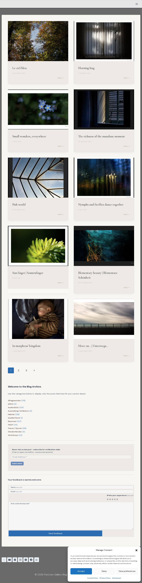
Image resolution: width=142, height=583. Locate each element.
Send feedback (55, 533)
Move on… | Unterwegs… (93, 346)
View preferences (127, 571)
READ (61, 78)
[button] (136, 550)
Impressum (116, 578)
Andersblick (13, 407)
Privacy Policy (105, 578)
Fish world (19, 204)
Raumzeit (12, 421)
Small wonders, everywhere (29, 136)
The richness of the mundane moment (101, 136)
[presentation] (38, 41)
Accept (81, 571)
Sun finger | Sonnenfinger (27, 273)
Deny (104, 571)
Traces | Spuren (15, 428)
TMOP (10, 424)
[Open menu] (136, 4)
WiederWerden (15, 431)
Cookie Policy (92, 578)
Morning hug (86, 68)
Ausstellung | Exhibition (18, 411)
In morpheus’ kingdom (26, 346)
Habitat (11, 414)
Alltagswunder (14, 400)
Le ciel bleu (19, 68)
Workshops (13, 435)
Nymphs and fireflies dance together (100, 204)
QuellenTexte (14, 418)
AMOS (10, 404)
